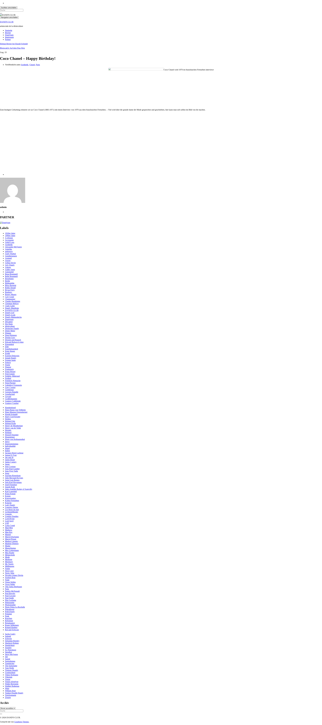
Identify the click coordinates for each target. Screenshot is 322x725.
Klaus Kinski (10, 494)
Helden (8, 419)
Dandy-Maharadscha (13, 317)
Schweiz (8, 638)
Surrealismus (10, 661)
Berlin (7, 281)
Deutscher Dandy (12, 328)
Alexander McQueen (13, 247)
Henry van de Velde (13, 428)
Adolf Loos (9, 242)
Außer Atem (10, 269)
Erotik (7, 353)
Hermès (8, 430)
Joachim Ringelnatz (13, 476)
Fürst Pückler (10, 383)
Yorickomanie (10, 695)
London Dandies (11, 516)
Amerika (8, 249)
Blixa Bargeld (10, 285)
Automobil (9, 272)
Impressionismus (11, 444)
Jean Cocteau (10, 466)
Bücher (8, 33)
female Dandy (10, 358)
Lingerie (8, 514)
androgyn (9, 251)
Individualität (10, 446)
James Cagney (10, 462)
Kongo (8, 496)
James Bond (10, 460)
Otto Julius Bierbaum (13, 587)
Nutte (7, 580)
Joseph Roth (10, 487)
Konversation (10, 498)
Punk (7, 616)
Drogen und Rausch (13, 340)
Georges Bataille (11, 392)
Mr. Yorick (9, 564)
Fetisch (8, 362)
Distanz (8, 333)
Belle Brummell (11, 276)
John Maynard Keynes (14, 478)
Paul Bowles (10, 593)
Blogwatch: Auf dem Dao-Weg (12, 48)
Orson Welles (10, 582)
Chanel (32, 65)
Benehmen (9, 279)
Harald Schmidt (11, 414)
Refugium (9, 621)
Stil (6, 657)
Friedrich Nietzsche (13, 381)
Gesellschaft (10, 394)
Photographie (10, 605)
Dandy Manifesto (12, 308)
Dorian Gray (10, 337)
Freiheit (8, 378)
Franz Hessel (10, 371)
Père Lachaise (10, 600)
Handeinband (10, 408)
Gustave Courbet (11, 403)
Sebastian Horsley (12, 641)
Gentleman (9, 390)
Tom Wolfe (9, 668)
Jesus (7, 473)
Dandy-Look (10, 315)
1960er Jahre (10, 235)
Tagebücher (9, 663)
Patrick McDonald (12, 591)
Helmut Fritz (10, 421)
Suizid (7, 659)
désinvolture (10, 326)
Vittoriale (8, 677)
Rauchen (8, 618)
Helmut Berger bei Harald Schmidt (14, 44)
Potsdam (8, 614)
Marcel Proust (10, 539)
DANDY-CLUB (6, 22)
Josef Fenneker (11, 485)
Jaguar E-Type (11, 455)
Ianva (7, 442)
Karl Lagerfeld (11, 491)
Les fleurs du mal (12, 510)
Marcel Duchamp (12, 537)
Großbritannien (11, 399)
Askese (8, 267)
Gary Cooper (10, 387)
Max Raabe (9, 553)
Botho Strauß (10, 288)
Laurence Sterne (11, 507)
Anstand (8, 258)
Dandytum (9, 35)
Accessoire (9, 240)
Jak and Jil (9, 457)
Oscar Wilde (10, 584)
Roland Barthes (11, 627)
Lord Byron (9, 519)
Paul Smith (9, 598)
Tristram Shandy (11, 670)
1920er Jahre (10, 233)
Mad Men (9, 528)
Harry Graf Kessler (12, 417)
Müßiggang (9, 566)
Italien (7, 451)
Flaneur (8, 367)
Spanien (8, 648)
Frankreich (9, 369)
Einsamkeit (9, 344)
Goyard (8, 396)
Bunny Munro (10, 294)
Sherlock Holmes (12, 643)
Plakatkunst (9, 609)
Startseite (8, 30)
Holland (8, 432)
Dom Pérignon (11, 335)
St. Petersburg (10, 650)
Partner (8, 39)
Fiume (7, 365)
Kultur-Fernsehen (12, 500)
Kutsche (8, 503)
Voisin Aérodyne (11, 682)
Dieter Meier (10, 331)
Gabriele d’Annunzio (13, 385)
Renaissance (10, 623)
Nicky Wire (9, 573)
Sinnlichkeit (9, 645)
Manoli (8, 534)
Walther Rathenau (12, 686)
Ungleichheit (10, 672)
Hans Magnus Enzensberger (16, 412)
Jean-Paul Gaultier (12, 469)
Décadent (9, 322)
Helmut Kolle (10, 423)
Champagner (10, 299)
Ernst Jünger (10, 351)
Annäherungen (11, 256)
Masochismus (10, 548)
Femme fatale (10, 360)
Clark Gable (10, 306)
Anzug (7, 260)
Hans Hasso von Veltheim (15, 410)
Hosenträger (10, 437)
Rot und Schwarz (12, 630)
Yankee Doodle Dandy (14, 693)
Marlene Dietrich (11, 544)
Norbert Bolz (10, 578)
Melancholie (10, 555)
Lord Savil (9, 521)
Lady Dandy (10, 505)
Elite (7, 347)
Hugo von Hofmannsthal (15, 439)
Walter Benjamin (11, 684)
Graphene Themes (21, 722)
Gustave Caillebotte (13, 401)
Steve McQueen (11, 654)
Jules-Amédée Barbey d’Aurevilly (18, 489)
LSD (7, 523)
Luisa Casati (10, 525)
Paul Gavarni (10, 596)
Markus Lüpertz (11, 541)
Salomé (8, 636)
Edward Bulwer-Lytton (14, 342)
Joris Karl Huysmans (13, 482)
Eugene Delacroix (12, 356)
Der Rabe (9, 324)
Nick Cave (9, 571)
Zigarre (8, 697)
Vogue (7, 679)
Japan (7, 464)
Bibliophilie (9, 283)
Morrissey (9, 562)
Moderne (8, 559)
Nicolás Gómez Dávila (14, 575)
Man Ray (8, 532)
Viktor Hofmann (11, 675)
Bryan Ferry (10, 290)
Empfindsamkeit (11, 349)
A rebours (9, 238)
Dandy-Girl (9, 313)
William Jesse (10, 691)
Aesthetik (24, 65)
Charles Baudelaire (12, 301)
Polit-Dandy (10, 612)
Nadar (7, 568)
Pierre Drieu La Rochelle (15, 607)
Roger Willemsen (12, 625)
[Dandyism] (5, 223)
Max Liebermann (12, 550)
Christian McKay (12, 303)
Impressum (9, 37)
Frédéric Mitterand (12, 376)
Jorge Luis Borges (12, 480)
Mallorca (8, 530)
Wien (7, 688)
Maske (7, 546)
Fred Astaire (10, 374)
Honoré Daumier (11, 435)
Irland (7, 448)
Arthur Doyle (10, 263)
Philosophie (9, 602)
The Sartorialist (11, 666)
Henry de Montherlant (14, 426)
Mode (7, 557)
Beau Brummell (11, 274)
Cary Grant (9, 297)
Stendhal (8, 652)
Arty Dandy (10, 265)
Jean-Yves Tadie (11, 471)
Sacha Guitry (10, 634)
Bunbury (8, 292)
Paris (38, 65)
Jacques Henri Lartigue (14, 453)
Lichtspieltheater (11, 512)
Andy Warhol (10, 254)
